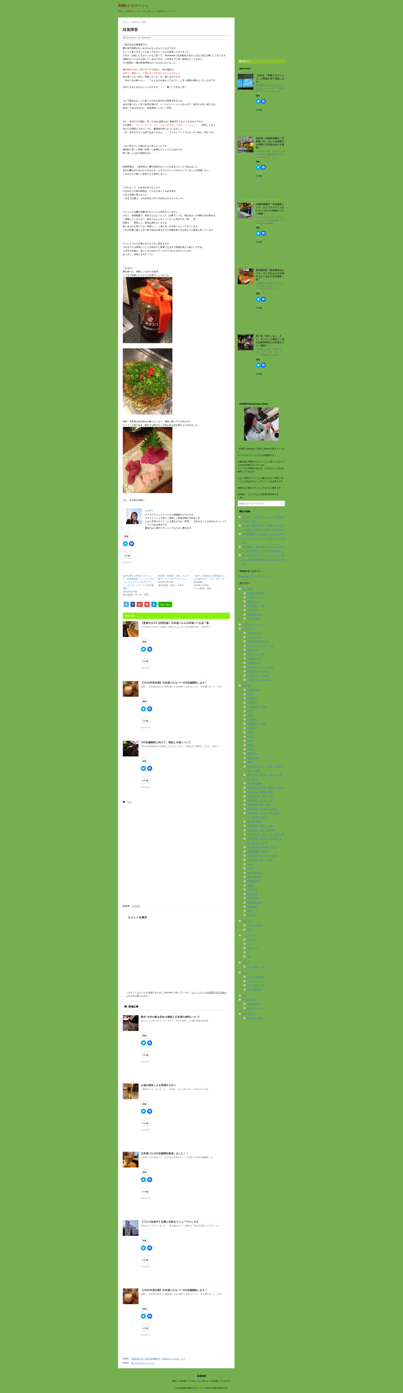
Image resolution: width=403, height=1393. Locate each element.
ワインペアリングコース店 (260, 645)
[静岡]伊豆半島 (254, 902)
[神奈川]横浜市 (254, 876)
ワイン (245, 972)
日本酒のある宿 (255, 658)
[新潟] (250, 762)
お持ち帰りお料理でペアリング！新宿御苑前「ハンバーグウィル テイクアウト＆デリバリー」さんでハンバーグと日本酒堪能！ (138, 582)
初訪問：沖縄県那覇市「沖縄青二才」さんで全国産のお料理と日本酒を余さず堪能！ (270, 143)
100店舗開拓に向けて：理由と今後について (166, 742)
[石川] (250, 868)
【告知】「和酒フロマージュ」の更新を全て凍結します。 (270, 78)
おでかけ (251, 939)
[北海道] (251, 702)
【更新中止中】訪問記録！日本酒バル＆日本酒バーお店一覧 (175, 622)
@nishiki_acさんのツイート (254, 576)
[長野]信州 (252, 889)
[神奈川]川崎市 (254, 872)
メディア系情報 (255, 925)
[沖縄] (250, 864)
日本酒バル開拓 (255, 1018)
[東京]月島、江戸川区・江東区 (262, 808)
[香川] (250, 911)
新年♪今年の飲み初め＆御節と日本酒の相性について (170, 1016)
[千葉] (250, 711)
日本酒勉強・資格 (256, 605)
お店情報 (246, 685)
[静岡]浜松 (252, 906)
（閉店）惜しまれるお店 (259, 679)
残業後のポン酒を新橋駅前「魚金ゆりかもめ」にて (158, 1358)
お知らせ (246, 921)
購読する (246, 61)
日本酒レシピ (253, 601)
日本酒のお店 (253, 662)
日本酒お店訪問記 (256, 593)
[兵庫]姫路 (252, 698)
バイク (250, 943)
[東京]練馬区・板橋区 (257, 851)
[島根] (250, 745)
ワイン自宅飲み (255, 989)
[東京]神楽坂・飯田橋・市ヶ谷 (262, 847)
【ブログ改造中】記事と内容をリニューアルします (170, 1221)
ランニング (252, 948)
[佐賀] (250, 694)
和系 (244, 995)
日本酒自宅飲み (255, 614)
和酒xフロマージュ (133, 5)
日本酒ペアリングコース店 (260, 667)
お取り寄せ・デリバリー (254, 624)
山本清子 (136, 906)
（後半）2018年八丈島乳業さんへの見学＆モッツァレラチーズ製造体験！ (209, 579)
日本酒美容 (252, 610)
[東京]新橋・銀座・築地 (259, 804)
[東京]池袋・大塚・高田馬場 (261, 830)
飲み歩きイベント (256, 1008)
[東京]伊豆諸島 (254, 783)
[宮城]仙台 (252, 728)
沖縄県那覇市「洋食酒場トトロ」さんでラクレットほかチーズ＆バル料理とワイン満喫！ (270, 209)
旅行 (249, 956)
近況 (129, 802)
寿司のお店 (252, 650)
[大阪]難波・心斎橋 (256, 723)
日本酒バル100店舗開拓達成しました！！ (164, 1153)
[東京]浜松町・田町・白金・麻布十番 (265, 834)
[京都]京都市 (253, 689)
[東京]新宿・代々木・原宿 (260, 800)
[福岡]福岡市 (253, 881)
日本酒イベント (255, 597)
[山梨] (250, 736)
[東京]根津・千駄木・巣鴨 (260, 825)
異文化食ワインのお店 (258, 671)
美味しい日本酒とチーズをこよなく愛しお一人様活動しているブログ (201, 1381)
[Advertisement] (149, 832)
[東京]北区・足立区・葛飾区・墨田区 (265, 787)
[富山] (250, 732)
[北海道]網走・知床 (256, 706)
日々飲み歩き (249, 999)
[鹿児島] (251, 915)
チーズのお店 (253, 637)
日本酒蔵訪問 (253, 618)
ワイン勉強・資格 (256, 985)
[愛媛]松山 (252, 753)
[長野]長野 (252, 893)
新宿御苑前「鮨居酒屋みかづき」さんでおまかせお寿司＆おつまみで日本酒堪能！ (270, 275)
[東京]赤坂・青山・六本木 (260, 859)
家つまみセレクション (143, 1363)
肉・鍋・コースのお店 (258, 675)
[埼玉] (250, 715)
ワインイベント (255, 981)
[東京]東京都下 (254, 821)
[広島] (250, 749)
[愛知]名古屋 (253, 757)
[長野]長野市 (253, 898)
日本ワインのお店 (256, 654)
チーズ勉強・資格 (256, 966)
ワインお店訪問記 (256, 976)
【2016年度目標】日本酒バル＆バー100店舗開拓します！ (174, 682)
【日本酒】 (247, 588)
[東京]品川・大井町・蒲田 (260, 791)
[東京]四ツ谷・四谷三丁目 (260, 796)
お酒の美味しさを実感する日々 (158, 1085)
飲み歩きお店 (253, 1003)
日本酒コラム (249, 1014)
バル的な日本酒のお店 (258, 641)
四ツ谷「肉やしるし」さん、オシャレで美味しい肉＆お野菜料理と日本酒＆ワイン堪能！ (270, 341)
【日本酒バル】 (255, 633)
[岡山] (250, 740)
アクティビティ (250, 935)
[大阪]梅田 (252, 719)
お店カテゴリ (249, 628)
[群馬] (250, 885)
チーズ (245, 962)
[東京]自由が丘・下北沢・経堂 (262, 855)
